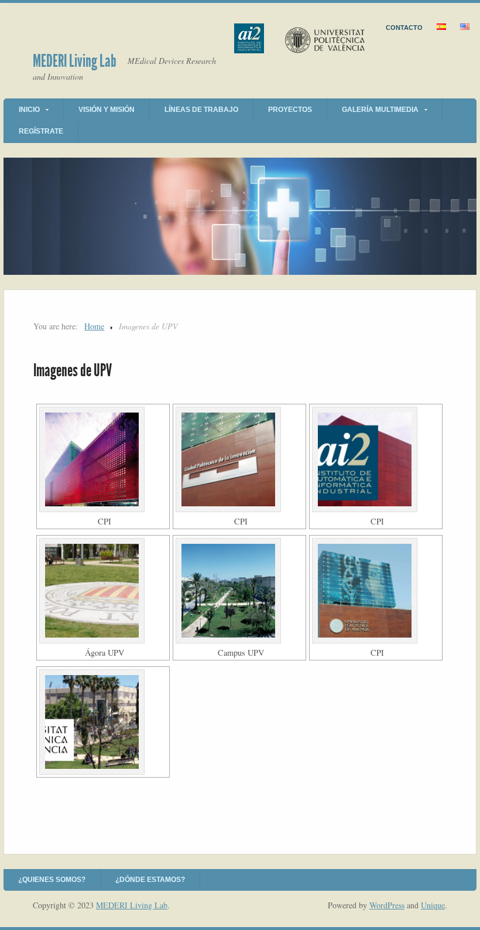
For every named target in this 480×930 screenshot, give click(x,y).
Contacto (404, 27)
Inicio (29, 109)
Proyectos (290, 109)
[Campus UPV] (239, 590)
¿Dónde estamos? (150, 880)
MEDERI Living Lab (74, 61)
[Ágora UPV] (103, 590)
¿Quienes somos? (51, 880)
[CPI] (103, 459)
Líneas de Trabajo (201, 109)
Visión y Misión (106, 109)
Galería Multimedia (380, 109)
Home (94, 326)
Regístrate (41, 131)
